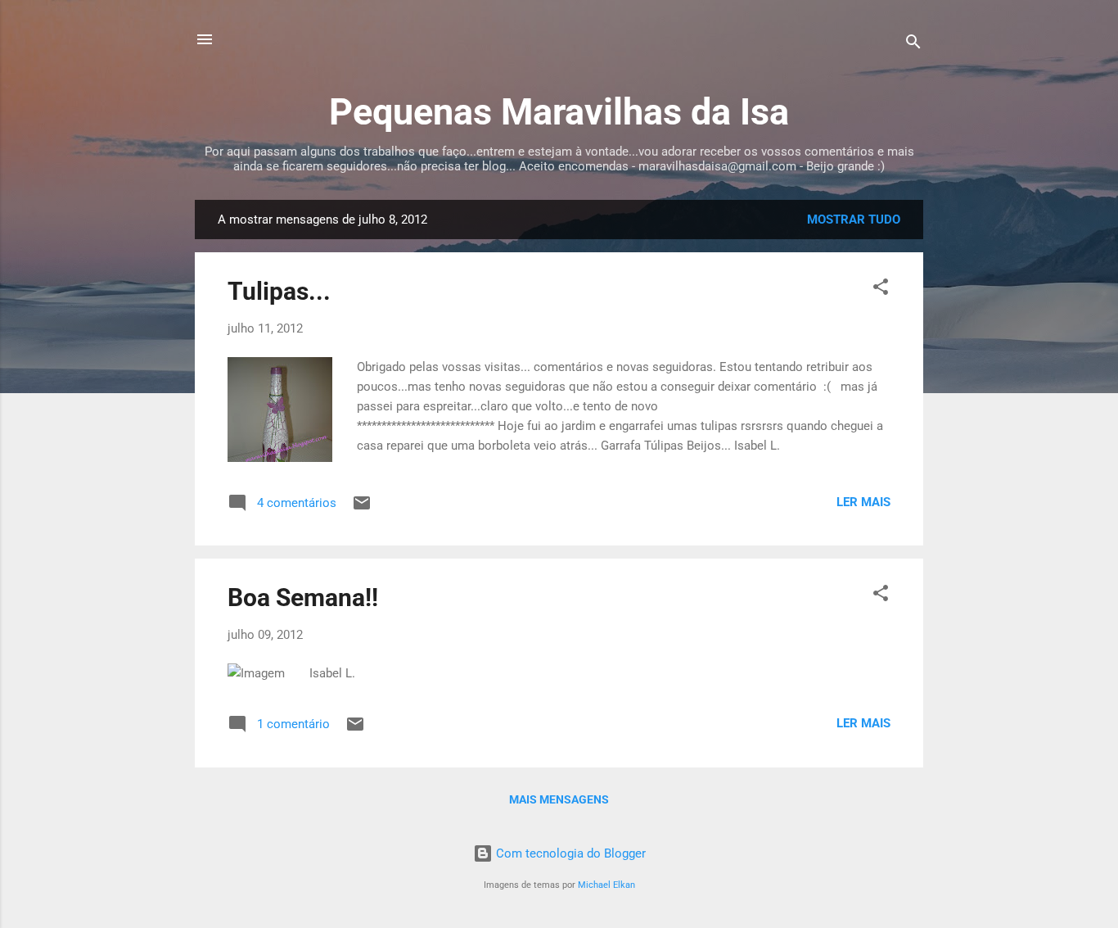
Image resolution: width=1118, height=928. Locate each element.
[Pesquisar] (913, 45)
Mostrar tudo (853, 219)
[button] (880, 289)
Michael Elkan (606, 885)
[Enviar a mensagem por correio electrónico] (362, 508)
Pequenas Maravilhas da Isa (559, 112)
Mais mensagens (559, 799)
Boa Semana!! (303, 597)
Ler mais (863, 502)
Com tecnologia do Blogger (569, 853)
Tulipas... (279, 291)
